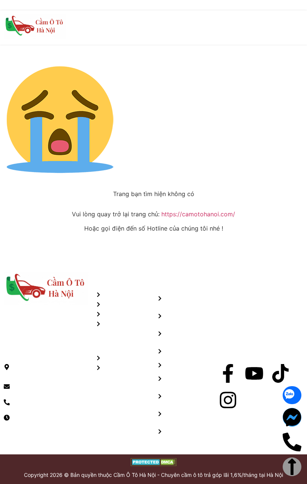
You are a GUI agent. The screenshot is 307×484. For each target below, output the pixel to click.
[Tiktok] (280, 373)
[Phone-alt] (292, 442)
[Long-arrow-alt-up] (292, 466)
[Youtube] (254, 373)
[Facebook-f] (228, 373)
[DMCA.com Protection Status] (154, 464)
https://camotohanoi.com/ (198, 214)
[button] (297, 27)
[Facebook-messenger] (292, 417)
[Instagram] (228, 400)
